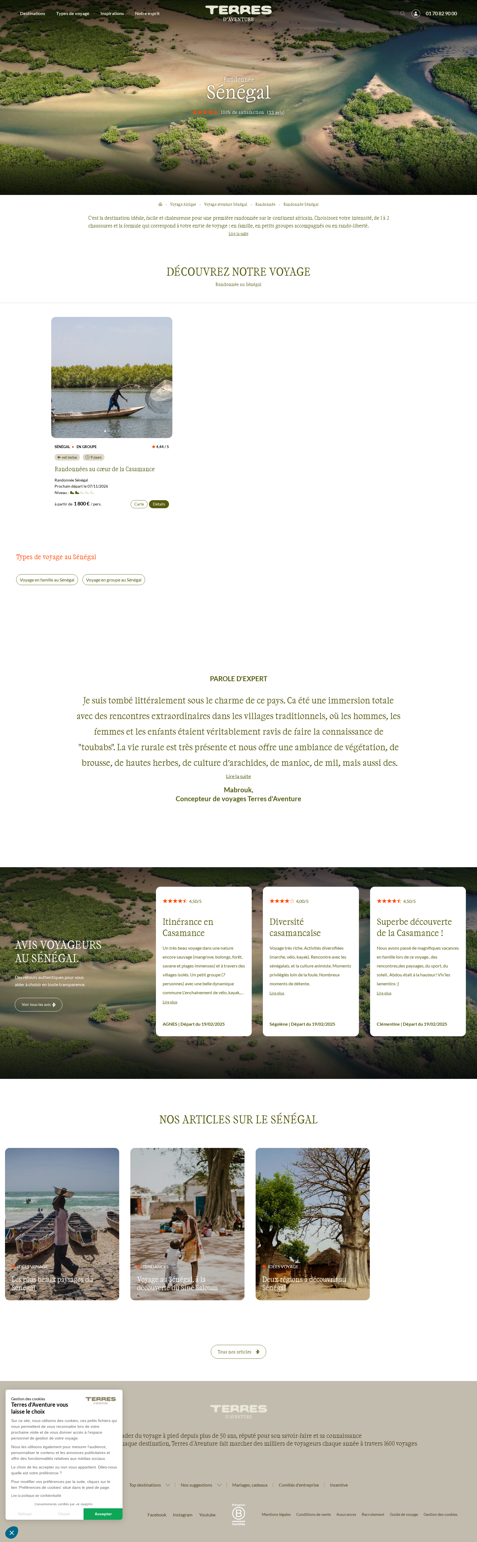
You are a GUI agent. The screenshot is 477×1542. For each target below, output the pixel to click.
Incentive (339, 1484)
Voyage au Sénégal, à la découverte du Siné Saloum (177, 1283)
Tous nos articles (234, 1351)
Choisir (64, 1514)
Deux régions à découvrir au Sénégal (304, 1283)
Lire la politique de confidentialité (36, 1496)
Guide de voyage (404, 1514)
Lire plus (170, 1002)
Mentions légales (276, 1514)
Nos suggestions (196, 1485)
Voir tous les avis (36, 1004)
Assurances (346, 1514)
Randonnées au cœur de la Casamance (105, 468)
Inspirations (112, 13)
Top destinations (145, 1485)
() (276, 112)
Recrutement (373, 1514)
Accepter (103, 1514)
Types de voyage (72, 13)
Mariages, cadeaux (250, 1484)
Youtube (207, 1514)
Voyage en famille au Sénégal (47, 579)
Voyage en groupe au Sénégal (113, 579)
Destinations (32, 13)
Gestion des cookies (441, 1514)
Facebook (157, 1514)
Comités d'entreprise (299, 1484)
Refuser (25, 1514)
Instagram (182, 1514)
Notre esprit (147, 13)
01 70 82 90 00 (441, 13)
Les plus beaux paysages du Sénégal (52, 1283)
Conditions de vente (313, 1514)
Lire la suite (238, 233)
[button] (11, 1532)
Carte (139, 504)
